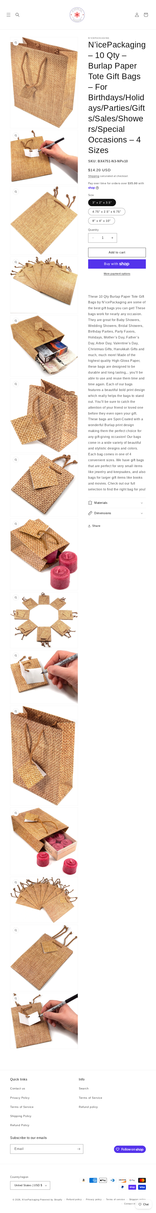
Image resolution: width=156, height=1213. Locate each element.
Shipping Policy (20, 1116)
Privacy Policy (19, 1097)
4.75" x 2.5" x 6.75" (106, 211)
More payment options (117, 273)
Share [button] (96, 525)
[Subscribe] (78, 1149)
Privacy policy (94, 1199)
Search (84, 1088)
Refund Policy (19, 1125)
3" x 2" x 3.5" (102, 202)
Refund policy (88, 1107)
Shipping (93, 176)
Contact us (17, 1088)
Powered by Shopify (51, 1199)
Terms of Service (22, 1107)
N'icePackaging (30, 1199)
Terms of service (115, 1199)
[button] (8, 14)
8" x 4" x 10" (101, 220)
